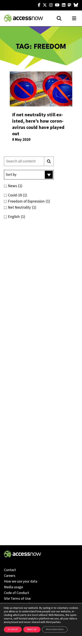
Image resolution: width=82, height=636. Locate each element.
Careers (9, 575)
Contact (10, 570)
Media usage (13, 587)
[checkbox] (41, 186)
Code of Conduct (16, 592)
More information (54, 629)
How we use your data (20, 581)
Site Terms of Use (17, 598)
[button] (29, 174)
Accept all (13, 629)
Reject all (31, 629)
